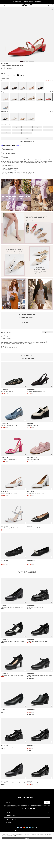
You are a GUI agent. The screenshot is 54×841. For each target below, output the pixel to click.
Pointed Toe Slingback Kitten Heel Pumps (36, 391)
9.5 (48, 130)
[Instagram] (23, 808)
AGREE (27, 838)
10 (6, 132)
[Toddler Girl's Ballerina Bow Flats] (40, 443)
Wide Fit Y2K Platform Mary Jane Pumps (10, 747)
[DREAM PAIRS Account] (48, 5)
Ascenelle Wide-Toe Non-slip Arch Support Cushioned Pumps (14, 782)
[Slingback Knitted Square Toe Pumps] (14, 409)
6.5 (37, 127)
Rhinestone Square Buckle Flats (34, 527)
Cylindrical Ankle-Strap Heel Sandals (9, 459)
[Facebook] (20, 808)
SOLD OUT (27, 138)
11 (16, 132)
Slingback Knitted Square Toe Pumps (9, 425)
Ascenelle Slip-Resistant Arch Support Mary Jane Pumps (39, 675)
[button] (2, 5)
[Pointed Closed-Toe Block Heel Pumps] (40, 477)
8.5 (27, 130)
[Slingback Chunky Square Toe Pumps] (14, 477)
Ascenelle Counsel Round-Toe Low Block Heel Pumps (12, 711)
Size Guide (9, 124)
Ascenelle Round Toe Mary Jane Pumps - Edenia (37, 641)
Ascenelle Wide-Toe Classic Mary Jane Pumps (37, 747)
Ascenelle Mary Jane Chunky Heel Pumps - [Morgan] (12, 641)
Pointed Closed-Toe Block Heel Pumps (35, 493)
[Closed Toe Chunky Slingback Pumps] (5, 86)
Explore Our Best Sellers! (31, 1)
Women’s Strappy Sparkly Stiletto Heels (9, 527)
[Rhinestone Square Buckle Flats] (40, 511)
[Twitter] (34, 808)
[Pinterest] (28, 808)
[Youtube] (31, 808)
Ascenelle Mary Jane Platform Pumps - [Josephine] (12, 675)
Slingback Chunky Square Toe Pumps (9, 493)
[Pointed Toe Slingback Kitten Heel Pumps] (40, 375)
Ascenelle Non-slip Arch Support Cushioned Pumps (12, 607)
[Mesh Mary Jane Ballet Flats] (14, 375)
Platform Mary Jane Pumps (33, 425)
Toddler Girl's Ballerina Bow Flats (34, 459)
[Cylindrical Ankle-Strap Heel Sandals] (14, 443)
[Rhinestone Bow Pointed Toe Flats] (40, 546)
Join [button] (47, 802)
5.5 (16, 127)
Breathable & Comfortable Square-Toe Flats (10, 562)
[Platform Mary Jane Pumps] (40, 409)
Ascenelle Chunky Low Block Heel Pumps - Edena (37, 782)
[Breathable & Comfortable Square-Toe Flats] (14, 546)
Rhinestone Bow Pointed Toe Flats (34, 562)
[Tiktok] (25, 808)
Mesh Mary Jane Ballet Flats (7, 391)
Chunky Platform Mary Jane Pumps (35, 607)
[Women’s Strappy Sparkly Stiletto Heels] (14, 511)
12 (27, 132)
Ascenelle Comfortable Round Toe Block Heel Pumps (38, 711)
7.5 (6, 130)
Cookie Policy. (13, 835)
